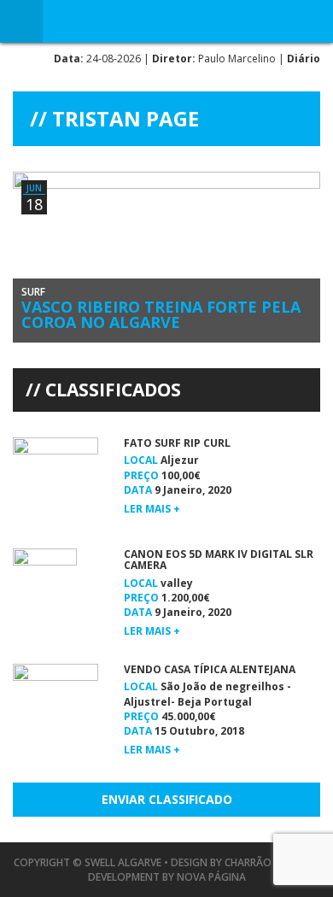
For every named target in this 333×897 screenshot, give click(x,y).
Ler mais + (152, 508)
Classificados (113, 390)
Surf (33, 291)
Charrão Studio (269, 862)
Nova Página (211, 877)
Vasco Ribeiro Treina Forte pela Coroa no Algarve (161, 314)
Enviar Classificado (167, 799)
